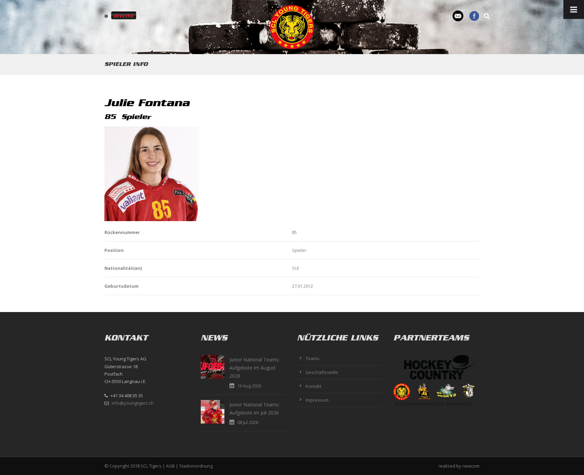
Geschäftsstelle (322, 372)
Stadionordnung (196, 466)
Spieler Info (126, 64)
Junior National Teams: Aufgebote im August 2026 (254, 367)
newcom (471, 466)
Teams (312, 358)
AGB (170, 466)
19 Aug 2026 (249, 386)
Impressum (317, 400)
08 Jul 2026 (247, 422)
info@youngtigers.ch (133, 403)
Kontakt (313, 386)
